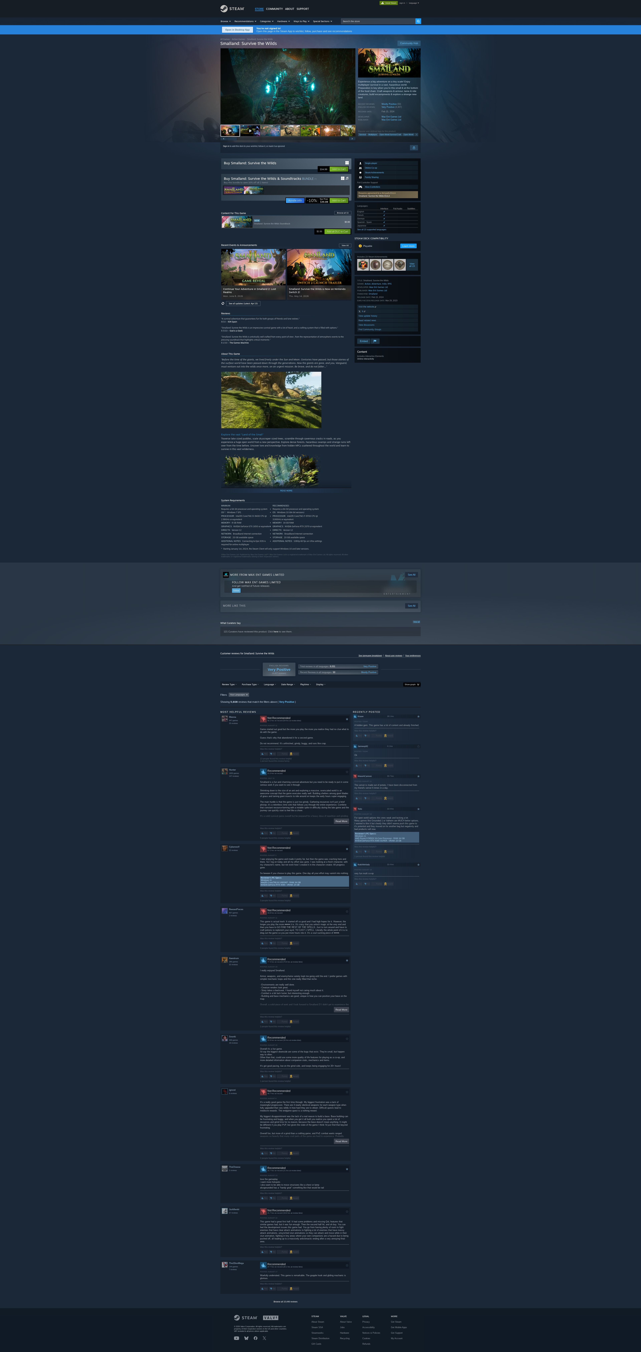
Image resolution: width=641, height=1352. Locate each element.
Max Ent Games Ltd (391, 116)
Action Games (238, 39)
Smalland (373, 294)
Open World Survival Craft (390, 134)
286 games (233, 962)
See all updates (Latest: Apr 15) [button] (243, 303)
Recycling (345, 1338)
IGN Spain (232, 321)
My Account (396, 1338)
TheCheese (234, 1167)
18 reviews (233, 1043)
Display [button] (319, 684)
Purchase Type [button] (249, 684)
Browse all (343, 213)
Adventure (376, 284)
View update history (368, 316)
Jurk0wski (234, 1209)
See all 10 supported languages (371, 229)
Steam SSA (317, 1327)
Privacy (366, 1322)
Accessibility (368, 1327)
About (289, 9)
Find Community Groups (370, 329)
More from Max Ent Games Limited (257, 574)
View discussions (366, 325)
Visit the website (367, 306)
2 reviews (233, 916)
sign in (402, 3)
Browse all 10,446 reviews (285, 1302)
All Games (225, 39)
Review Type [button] (228, 684)
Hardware (344, 1333)
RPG (390, 284)
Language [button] (269, 684)
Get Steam (396, 1322)
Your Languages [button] (237, 695)
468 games (233, 1040)
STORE (259, 9)
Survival (362, 134)
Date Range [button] (287, 684)
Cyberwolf (234, 847)
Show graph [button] (410, 684)
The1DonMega (236, 1263)
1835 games (234, 773)
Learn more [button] (408, 246)
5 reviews (233, 1170)
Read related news (367, 320)
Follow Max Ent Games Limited (256, 582)
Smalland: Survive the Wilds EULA (374, 196)
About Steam (317, 1322)
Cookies (366, 1338)
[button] (226, 21)
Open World (408, 134)
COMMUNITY (274, 9)
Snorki (232, 1036)
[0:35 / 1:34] (288, 86)
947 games (233, 720)
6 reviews (233, 1093)
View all (416, 622)
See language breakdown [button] (370, 655)
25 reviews (233, 723)
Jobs (342, 1327)
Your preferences (413, 655)
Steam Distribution (320, 1338)
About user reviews (393, 655)
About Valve (346, 1322)
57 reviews (233, 1213)
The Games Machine (239, 343)
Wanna (232, 717)
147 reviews (234, 776)
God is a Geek (236, 330)
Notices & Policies (371, 1333)
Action (368, 284)
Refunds (366, 1344)
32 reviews (233, 965)
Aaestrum (234, 958)
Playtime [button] (304, 684)
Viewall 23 (412, 264)
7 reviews (233, 1269)
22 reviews (233, 850)
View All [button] (345, 245)
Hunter (232, 770)
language (413, 3)
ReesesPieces (236, 909)
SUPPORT (303, 9)
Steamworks (317, 1333)
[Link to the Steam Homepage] (232, 11)
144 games (233, 1267)
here (276, 631)
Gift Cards (316, 1344)
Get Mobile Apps (399, 1327)
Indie (384, 284)
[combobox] (378, 21)
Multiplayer (372, 134)
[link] (317, 200)
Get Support (397, 1333)
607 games (233, 913)
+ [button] (416, 134)
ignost (232, 1090)
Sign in (226, 146)
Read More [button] (341, 821)
